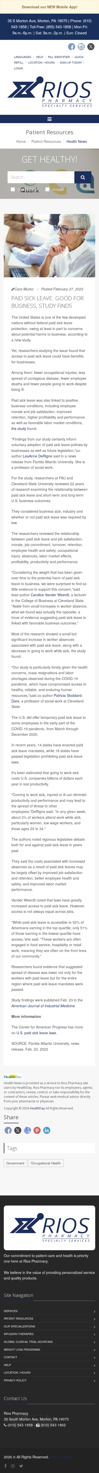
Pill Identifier (59, 57)
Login (18, 68)
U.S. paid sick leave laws (36, 1032)
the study (18, 428)
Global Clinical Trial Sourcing (28, 1342)
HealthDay (37, 1108)
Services (11, 1311)
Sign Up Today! (71, 62)
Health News (29, 189)
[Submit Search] (82, 177)
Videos (58, 189)
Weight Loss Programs (22, 1349)
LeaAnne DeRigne (37, 455)
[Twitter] (90, 46)
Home (21, 141)
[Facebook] (71, 46)
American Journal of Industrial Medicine (43, 1005)
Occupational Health (46, 1163)
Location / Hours (41, 62)
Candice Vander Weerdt (50, 594)
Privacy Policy (15, 1380)
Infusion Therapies (19, 1334)
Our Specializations (19, 1326)
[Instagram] (81, 46)
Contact (10, 1357)
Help (39, 57)
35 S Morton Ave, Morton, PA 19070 (37, 20)
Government (15, 1163)
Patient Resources (46, 141)
